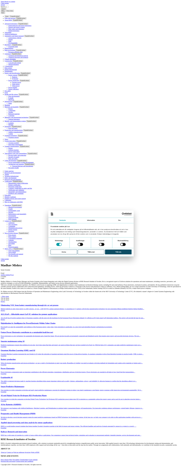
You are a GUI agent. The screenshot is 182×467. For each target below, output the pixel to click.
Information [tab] (91, 220)
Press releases (5, 459)
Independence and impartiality (17, 214)
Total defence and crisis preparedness (16, 153)
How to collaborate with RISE (14, 202)
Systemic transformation (12, 146)
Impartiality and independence (17, 192)
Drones (10, 39)
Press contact (12, 237)
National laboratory (14, 119)
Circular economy (13, 143)
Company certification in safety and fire (20, 188)
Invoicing (11, 231)
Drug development (14, 96)
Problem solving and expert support (15, 198)
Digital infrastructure (11, 69)
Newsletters (16, 459)
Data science (8, 68)
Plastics (10, 109)
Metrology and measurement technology (17, 117)
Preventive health (13, 168)
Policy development (10, 178)
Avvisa (64, 252)
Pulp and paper (12, 128)
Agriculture (8, 32)
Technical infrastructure (12, 176)
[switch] (80, 244)
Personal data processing (8, 461)
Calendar (11, 240)
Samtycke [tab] (62, 220)
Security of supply (13, 157)
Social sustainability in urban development (21, 162)
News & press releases (11, 233)
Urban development (10, 160)
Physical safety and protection (17, 155)
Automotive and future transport (14, 36)
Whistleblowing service (15, 228)
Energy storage (12, 75)
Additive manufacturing (15, 132)
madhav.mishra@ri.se (7, 275)
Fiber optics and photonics (16, 29)
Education (8, 195)
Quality (10, 209)
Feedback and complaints (16, 193)
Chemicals (8, 54)
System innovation (10, 141)
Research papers (13, 247)
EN (4, 5)
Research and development (13, 173)
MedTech (11, 99)
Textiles (10, 112)
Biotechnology (9, 48)
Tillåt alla (118, 252)
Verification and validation (16, 190)
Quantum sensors (13, 137)
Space (6, 139)
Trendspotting (12, 242)
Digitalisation (9, 71)
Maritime (7, 105)
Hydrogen (15, 78)
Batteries (14, 77)
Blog (9, 245)
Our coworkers (12, 224)
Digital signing (12, 229)
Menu (3, 11)
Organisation (12, 216)
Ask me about (5, 298)
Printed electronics (13, 31)
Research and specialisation (13, 179)
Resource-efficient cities (15, 52)
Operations (8, 205)
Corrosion (11, 115)
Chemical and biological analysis (18, 55)
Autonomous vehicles (14, 38)
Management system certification (18, 183)
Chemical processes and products (18, 57)
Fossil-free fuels (13, 46)
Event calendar (33, 459)
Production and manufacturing (14, 130)
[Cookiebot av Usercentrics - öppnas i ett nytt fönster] (123, 214)
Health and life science (11, 94)
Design (10, 148)
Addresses (11, 223)
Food (6, 92)
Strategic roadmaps (10, 197)
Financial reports (13, 217)
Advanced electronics (11, 24)
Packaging (8, 126)
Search (3, 7)
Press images (12, 235)
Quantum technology (11, 135)
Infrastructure (9, 101)
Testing (7, 174)
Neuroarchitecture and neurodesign (22, 166)
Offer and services (10, 18)
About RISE (8, 20)
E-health (10, 98)
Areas (7, 16)
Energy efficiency (13, 89)
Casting (10, 134)
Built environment (10, 50)
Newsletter (11, 243)
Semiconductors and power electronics (19, 25)
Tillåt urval (91, 252)
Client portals (5, 3)
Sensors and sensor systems (16, 27)
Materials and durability (12, 107)
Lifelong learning (13, 150)
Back (3, 13)
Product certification (14, 185)
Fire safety (8, 91)
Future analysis (9, 171)
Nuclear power (16, 82)
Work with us (9, 249)
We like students (13, 256)
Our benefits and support (15, 254)
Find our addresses (19, 452)
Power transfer (12, 87)
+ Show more (5, 296)
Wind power (16, 86)
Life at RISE (12, 252)
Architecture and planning (16, 164)
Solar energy (16, 84)
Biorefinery (8, 45)
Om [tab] (119, 220)
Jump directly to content (8, 1)
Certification (8, 181)
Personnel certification (15, 186)
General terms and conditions (24, 461)
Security (10, 212)
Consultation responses (15, 238)
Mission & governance (15, 207)
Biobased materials (14, 114)
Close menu (9, 11)
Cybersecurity (9, 66)
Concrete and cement (14, 63)
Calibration (8, 200)
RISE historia (12, 219)
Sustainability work (14, 210)
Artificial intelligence (11, 34)
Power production (13, 80)
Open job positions (14, 250)
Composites (11, 110)
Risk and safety (13, 159)
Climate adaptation (10, 59)
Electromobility (13, 43)
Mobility (10, 124)
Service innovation (14, 151)
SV (2, 5)
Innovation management (15, 144)
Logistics (11, 123)
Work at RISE (35, 452)
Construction (8, 61)
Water (10, 103)
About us (3, 452)
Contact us (8, 221)
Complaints (11, 226)
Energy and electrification (12, 73)
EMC (10, 41)
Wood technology (13, 64)
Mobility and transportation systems (15, 121)
